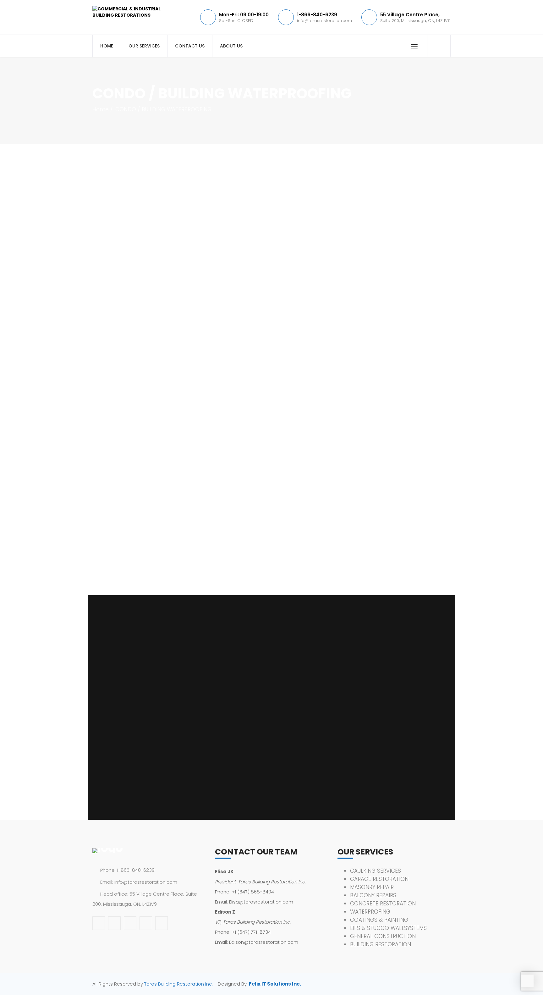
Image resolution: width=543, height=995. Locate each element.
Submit (394, 332)
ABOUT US (231, 46)
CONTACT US (190, 46)
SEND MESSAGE (120, 783)
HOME (106, 46)
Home (100, 109)
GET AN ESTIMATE (394, 472)
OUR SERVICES (144, 46)
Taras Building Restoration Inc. (178, 984)
